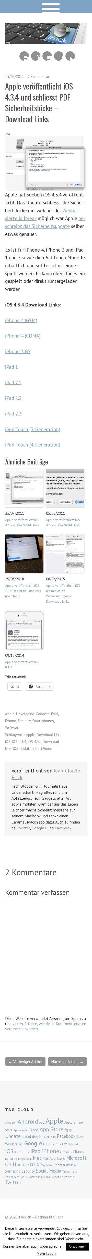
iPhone (10, 720)
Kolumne (11, 1159)
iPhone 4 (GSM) (21, 320)
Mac (37, 1158)
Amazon (11, 1122)
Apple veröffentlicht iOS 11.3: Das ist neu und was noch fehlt (23, 591)
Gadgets (43, 713)
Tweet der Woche (62, 1177)
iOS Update (22, 748)
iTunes (78, 1151)
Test (74, 1171)
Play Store (46, 1165)
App (41, 1122)
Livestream (25, 1159)
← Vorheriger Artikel (25, 1061)
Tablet (66, 1171)
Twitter (70, 56)
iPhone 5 (66, 1152)
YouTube (35, 56)
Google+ (39, 827)
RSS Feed (24, 56)
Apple (10, 713)
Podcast (59, 1165)
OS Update (17, 1164)
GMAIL (19, 1144)
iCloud (73, 1144)
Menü (46, 6)
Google (33, 1143)
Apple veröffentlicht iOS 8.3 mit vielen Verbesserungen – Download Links (63, 593)
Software (12, 727)
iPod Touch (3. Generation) (32, 429)
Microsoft (76, 1158)
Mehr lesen (46, 1253)
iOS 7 (26, 1152)
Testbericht (12, 1177)
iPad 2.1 (13, 382)
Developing (25, 713)
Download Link (49, 734)
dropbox (38, 1136)
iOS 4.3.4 (19, 741)
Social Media (48, 1171)
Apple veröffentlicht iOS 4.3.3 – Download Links (63, 523)
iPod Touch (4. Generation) (32, 444)
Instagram (47, 56)
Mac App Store (54, 1158)
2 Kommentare (39, 76)
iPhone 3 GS (17, 351)
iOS (7, 741)
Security (24, 720)
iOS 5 (18, 1152)
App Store (51, 1129)
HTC (64, 1144)
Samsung (12, 1171)
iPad (54, 713)
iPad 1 (11, 367)
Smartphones (43, 720)
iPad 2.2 (13, 398)
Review (71, 1165)
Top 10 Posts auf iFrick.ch (35, 1177)
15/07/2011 (14, 76)
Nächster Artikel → (67, 1061)
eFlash (51, 1137)
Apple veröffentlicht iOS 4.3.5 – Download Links (22, 523)
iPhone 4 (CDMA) (23, 335)
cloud (26, 1136)
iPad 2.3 (13, 413)
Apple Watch (21, 1130)
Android (28, 1121)
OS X (34, 1164)
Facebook (58, 56)
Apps (34, 1129)
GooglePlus (52, 1144)
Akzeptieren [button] (77, 1246)
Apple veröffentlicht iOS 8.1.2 (22, 665)
